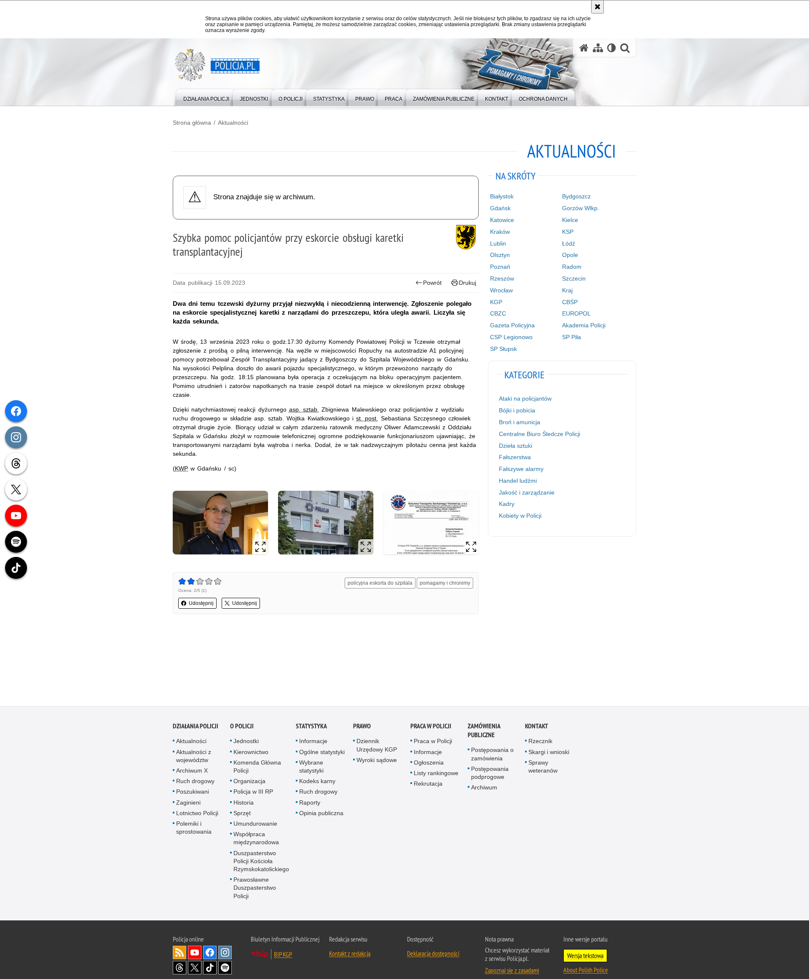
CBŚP (570, 302)
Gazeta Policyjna (512, 325)
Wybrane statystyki (311, 767)
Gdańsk (500, 208)
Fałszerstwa (515, 457)
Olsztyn (500, 254)
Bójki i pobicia (517, 410)
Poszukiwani (192, 792)
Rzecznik (540, 741)
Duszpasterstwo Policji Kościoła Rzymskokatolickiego (261, 861)
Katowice (502, 220)
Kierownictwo (250, 752)
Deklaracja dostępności (433, 954)
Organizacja (249, 781)
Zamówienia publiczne (484, 731)
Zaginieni (188, 803)
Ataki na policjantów (525, 398)
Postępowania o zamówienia (492, 754)
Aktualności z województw (193, 756)
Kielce (570, 220)
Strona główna (192, 122)
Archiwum (484, 787)
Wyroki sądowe (376, 760)
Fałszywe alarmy (521, 468)
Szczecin (574, 278)
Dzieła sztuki (515, 445)
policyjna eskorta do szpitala (380, 583)
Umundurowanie (255, 824)
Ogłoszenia (429, 763)
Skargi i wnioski (548, 752)
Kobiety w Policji (520, 515)
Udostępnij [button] (201, 603)
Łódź (568, 243)
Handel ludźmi (518, 480)
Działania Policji (195, 726)
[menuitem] (206, 97)
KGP (496, 302)
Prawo (362, 726)
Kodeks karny (317, 781)
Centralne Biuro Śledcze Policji (539, 434)
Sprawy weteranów (542, 767)
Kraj (567, 290)
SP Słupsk (503, 348)
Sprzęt (242, 813)
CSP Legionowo (511, 337)
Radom (571, 266)
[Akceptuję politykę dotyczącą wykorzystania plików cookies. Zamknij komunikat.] (597, 6)
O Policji (242, 726)
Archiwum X (192, 771)
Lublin (498, 243)
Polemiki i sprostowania (194, 828)
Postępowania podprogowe (490, 773)
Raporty (309, 803)
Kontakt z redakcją (349, 954)
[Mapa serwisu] (598, 48)
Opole (570, 254)
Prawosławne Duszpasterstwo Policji (254, 888)
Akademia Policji (583, 325)
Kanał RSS (179, 953)
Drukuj (467, 282)
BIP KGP (283, 954)
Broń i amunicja (519, 422)
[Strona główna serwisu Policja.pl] (584, 48)
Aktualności (233, 122)
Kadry (506, 503)
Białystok (502, 196)
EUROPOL (576, 313)
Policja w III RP (253, 792)
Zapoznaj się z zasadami (512, 970)
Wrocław (501, 290)
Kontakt (536, 726)
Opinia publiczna (321, 813)
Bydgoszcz (576, 196)
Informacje (313, 741)
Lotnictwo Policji (197, 813)
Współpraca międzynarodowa (256, 838)
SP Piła (571, 337)
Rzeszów (502, 278)
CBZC (498, 313)
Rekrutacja (428, 784)
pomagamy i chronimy (445, 583)
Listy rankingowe (436, 773)
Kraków (500, 231)
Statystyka (311, 726)
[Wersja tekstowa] (611, 48)
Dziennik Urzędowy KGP (376, 745)
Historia (243, 803)
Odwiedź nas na (194, 953)
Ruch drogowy (195, 781)
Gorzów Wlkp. (580, 208)
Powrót (432, 282)
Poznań (500, 266)
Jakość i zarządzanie (527, 492)
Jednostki (246, 741)
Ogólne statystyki (322, 752)
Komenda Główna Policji (257, 767)
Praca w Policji (430, 726)
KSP (567, 231)
